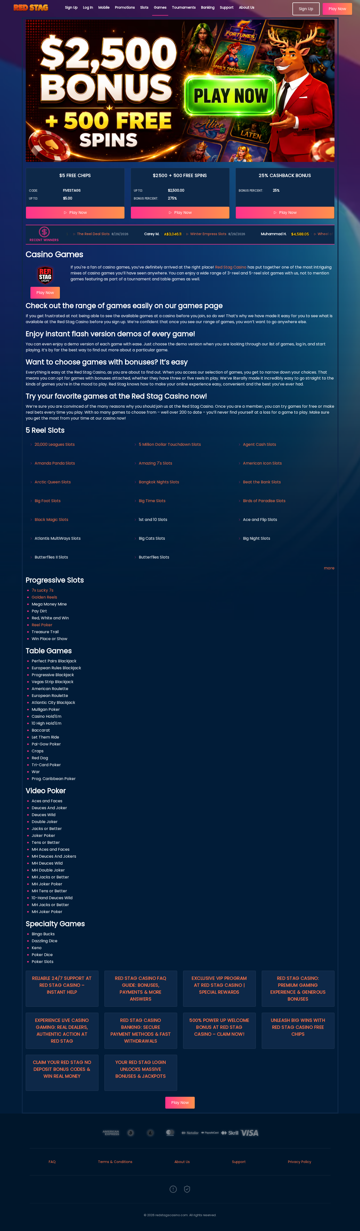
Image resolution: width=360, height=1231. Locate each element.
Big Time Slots (152, 501)
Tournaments (184, 7)
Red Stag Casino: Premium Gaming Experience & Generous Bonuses (298, 988)
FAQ (52, 1161)
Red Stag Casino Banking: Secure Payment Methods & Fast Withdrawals (141, 1030)
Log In (88, 7)
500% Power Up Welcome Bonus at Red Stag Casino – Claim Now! (219, 1027)
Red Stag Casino (230, 267)
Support (227, 7)
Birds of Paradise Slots (264, 501)
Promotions (125, 7)
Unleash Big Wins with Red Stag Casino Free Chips (298, 1027)
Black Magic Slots (51, 519)
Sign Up (71, 7)
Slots (144, 7)
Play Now (337, 9)
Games (160, 7)
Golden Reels (44, 597)
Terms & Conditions (115, 1161)
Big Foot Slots (48, 501)
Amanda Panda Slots (55, 463)
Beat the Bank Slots (262, 482)
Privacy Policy (299, 1161)
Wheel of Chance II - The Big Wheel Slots (324, 233)
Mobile (104, 7)
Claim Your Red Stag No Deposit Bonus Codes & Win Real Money (62, 1069)
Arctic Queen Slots (53, 482)
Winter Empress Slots (179, 233)
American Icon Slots (262, 463)
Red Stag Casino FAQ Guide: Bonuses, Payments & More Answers (140, 988)
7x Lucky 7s (42, 590)
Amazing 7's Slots (155, 463)
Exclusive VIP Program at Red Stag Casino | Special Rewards (219, 985)
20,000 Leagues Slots (55, 444)
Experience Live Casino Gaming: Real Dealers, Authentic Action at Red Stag (62, 1030)
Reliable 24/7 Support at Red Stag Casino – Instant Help (62, 985)
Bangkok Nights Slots (159, 482)
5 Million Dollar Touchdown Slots (170, 444)
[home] (32, 13)
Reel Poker (42, 625)
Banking (208, 7)
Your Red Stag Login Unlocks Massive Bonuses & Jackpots (141, 1069)
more (329, 568)
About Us (246, 7)
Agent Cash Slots (259, 444)
